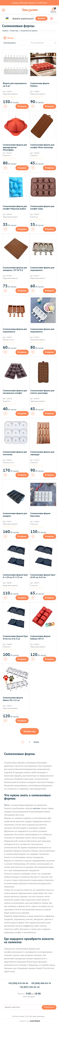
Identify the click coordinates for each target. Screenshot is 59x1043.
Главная (5, 31)
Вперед (36, 742)
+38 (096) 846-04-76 (41, 983)
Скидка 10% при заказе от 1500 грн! (29, 2)
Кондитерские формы (29, 31)
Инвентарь (14, 31)
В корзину (22, 106)
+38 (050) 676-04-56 (18, 983)
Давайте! (41, 18)
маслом (36, 808)
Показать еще (29, 731)
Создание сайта (25, 1021)
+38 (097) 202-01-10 (29, 987)
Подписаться (49, 1007)
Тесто (6, 805)
